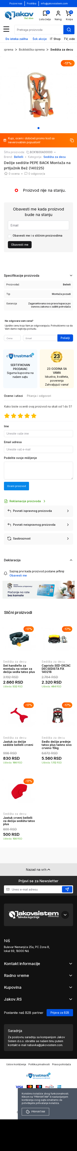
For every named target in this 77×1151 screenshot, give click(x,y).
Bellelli (18, 156)
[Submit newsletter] (67, 889)
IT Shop (55, 39)
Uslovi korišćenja (16, 1064)
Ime (6, 426)
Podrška (31, 3)
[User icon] (58, 13)
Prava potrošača (61, 1064)
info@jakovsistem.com (54, 3)
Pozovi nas (15, 3)
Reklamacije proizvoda (25, 501)
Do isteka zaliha (17, 39)
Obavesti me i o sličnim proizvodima (37, 235)
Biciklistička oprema (32, 49)
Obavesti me (19, 244)
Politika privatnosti (39, 1064)
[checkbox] (9, 236)
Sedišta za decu (61, 49)
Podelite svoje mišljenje (20, 457)
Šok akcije (40, 39)
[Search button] (68, 29)
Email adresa (13, 442)
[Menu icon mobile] (6, 29)
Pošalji (65, 338)
